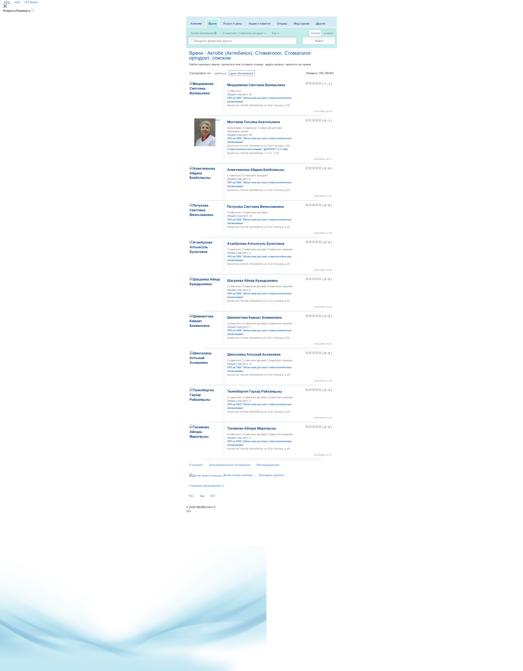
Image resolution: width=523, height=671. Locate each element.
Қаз (202, 496)
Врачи (212, 23)
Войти (34, 2)
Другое (320, 23)
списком (315, 33)
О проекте (196, 465)
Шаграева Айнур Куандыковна (252, 280)
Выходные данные (271, 475)
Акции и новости (259, 23)
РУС (7, 2)
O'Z (27, 2)
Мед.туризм (302, 23)
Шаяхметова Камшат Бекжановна (254, 317)
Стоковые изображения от (206, 485)
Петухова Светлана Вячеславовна (255, 206)
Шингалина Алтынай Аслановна (253, 354)
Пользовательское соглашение (229, 465)
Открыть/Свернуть (16, 10)
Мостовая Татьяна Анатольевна (253, 121)
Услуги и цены (232, 23)
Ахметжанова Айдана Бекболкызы (255, 169)
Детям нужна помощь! (237, 475)
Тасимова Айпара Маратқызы (251, 428)
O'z (213, 496)
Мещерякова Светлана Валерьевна (256, 84)
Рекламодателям (268, 465)
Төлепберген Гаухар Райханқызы (254, 391)
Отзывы (282, 23)
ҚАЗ (17, 2)
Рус (191, 496)
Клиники (196, 23)
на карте (328, 33)
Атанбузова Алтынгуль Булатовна (255, 243)
